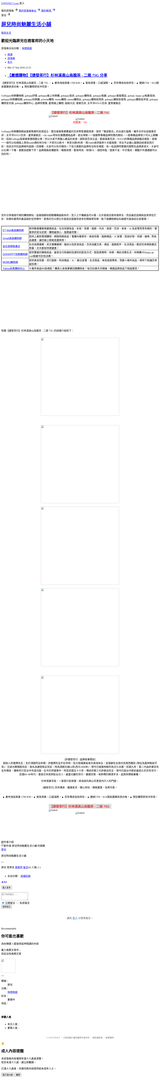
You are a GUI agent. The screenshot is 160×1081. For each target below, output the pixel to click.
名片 (10, 62)
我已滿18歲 (7, 1075)
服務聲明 (110, 1037)
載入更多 (6, 887)
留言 (25, 867)
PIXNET (56, 1037)
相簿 (10, 54)
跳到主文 (6, 33)
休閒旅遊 (27, 48)
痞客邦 (18, 867)
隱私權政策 (97, 1037)
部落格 (11, 58)
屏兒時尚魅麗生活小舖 (26, 24)
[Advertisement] (80, 183)
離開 (18, 1075)
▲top (4, 881)
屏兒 (3, 849)
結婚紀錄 (26, 876)
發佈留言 (6, 907)
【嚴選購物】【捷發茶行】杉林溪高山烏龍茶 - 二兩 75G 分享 (57, 75)
